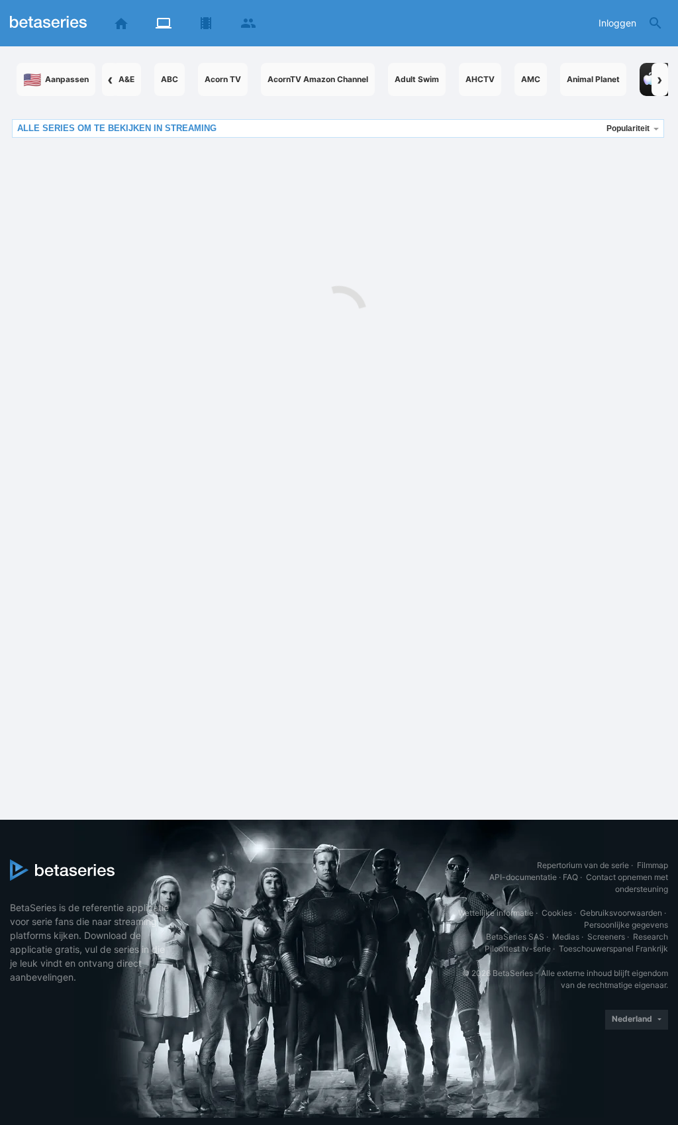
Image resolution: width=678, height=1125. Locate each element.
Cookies (557, 913)
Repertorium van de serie (583, 865)
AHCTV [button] (480, 79)
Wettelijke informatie (496, 913)
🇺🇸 (56, 79)
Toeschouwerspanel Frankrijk (613, 949)
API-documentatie (523, 877)
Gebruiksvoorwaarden (621, 913)
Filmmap (652, 865)
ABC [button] (169, 79)
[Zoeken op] (655, 23)
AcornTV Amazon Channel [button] (317, 79)
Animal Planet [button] (593, 79)
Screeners (606, 937)
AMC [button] (530, 79)
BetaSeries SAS (515, 937)
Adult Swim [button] (417, 79)
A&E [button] (126, 79)
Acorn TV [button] (223, 79)
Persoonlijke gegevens (626, 925)
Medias (565, 937)
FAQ (570, 877)
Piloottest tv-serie (518, 949)
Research (650, 937)
